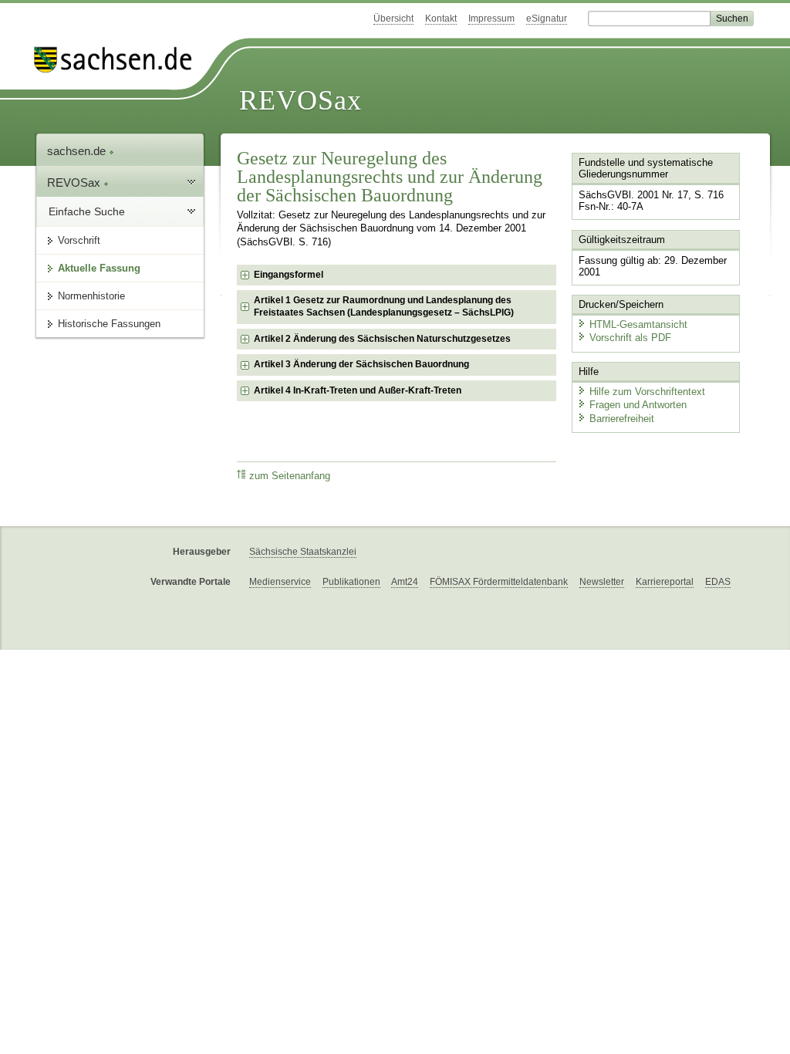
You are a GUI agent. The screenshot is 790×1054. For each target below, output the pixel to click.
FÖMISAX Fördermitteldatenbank (499, 581)
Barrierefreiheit (621, 418)
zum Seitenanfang (289, 476)
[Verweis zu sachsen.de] (118, 59)
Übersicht (393, 18)
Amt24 (404, 581)
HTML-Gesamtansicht (638, 324)
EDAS (718, 581)
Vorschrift (79, 240)
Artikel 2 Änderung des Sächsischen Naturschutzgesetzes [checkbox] (382, 338)
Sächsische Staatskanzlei (302, 551)
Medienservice (280, 581)
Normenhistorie (91, 296)
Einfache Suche (87, 211)
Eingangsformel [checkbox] (288, 274)
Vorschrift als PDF (630, 337)
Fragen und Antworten (638, 404)
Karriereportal (665, 581)
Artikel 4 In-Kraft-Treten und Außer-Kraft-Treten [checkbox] (357, 390)
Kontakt (441, 18)
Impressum (491, 18)
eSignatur (546, 18)
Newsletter (601, 581)
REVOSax (300, 100)
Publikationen (351, 581)
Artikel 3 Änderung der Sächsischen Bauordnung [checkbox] (361, 364)
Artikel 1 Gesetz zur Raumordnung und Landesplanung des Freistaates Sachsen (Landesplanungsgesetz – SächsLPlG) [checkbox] (384, 306)
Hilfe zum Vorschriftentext (647, 391)
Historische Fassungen (109, 323)
